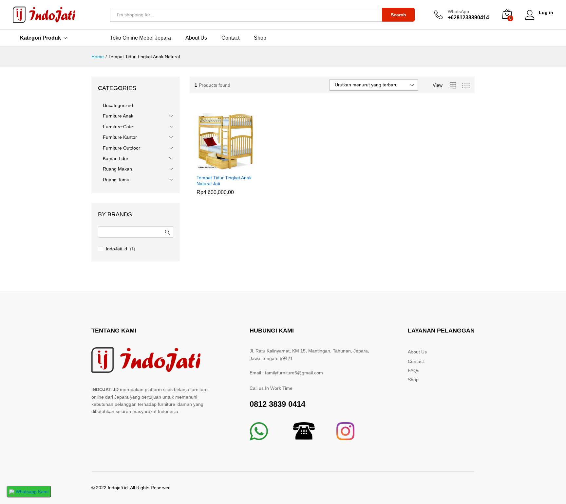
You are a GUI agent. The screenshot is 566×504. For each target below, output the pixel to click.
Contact (230, 38)
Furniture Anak (118, 115)
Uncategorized (118, 105)
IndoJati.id (116, 248)
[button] (217, 166)
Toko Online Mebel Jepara (140, 38)
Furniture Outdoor (121, 148)
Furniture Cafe (118, 126)
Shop (260, 38)
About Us (196, 38)
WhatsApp (458, 11)
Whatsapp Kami (31, 491)
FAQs (413, 370)
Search (398, 14)
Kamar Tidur (115, 158)
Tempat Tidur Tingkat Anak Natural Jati (224, 180)
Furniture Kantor (120, 137)
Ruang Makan (117, 168)
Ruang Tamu (116, 179)
